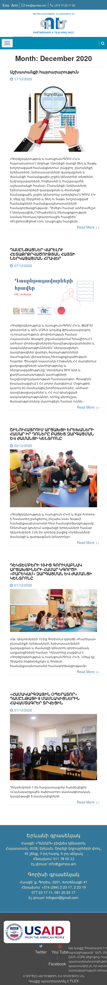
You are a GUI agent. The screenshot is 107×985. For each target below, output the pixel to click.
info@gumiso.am (36, 5)
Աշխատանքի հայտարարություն (44, 72)
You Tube (60, 952)
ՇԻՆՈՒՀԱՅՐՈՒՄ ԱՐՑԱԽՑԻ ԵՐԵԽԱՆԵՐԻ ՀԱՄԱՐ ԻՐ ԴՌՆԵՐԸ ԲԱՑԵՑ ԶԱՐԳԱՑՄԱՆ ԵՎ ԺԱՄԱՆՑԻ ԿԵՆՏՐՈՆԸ (52, 434)
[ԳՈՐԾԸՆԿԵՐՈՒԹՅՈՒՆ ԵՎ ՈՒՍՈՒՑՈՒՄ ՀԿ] (53, 21)
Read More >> (88, 227)
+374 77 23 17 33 (64, 5)
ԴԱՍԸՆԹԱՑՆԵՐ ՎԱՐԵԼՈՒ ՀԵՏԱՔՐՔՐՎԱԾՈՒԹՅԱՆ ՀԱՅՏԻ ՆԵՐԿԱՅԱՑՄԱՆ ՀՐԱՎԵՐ (42, 254)
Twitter (41, 952)
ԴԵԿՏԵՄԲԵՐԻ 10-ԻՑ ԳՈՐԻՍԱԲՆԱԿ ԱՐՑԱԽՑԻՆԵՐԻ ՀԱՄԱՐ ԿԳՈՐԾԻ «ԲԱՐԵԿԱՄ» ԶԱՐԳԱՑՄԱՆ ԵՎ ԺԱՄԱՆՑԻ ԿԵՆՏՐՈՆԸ (51, 571)
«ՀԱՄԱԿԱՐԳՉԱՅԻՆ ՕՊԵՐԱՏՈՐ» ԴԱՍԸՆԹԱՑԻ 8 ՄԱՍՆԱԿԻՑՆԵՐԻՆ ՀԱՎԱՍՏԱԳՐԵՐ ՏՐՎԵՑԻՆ (45, 698)
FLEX (74, 980)
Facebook (57, 964)
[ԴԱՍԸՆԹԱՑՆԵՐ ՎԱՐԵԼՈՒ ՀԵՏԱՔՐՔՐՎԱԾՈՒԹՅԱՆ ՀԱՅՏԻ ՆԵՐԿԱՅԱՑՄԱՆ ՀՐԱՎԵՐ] (53, 295)
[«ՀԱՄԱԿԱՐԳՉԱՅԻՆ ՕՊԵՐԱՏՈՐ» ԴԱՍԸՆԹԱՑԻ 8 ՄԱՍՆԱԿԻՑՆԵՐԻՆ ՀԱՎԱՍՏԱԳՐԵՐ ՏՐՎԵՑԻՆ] (53, 748)
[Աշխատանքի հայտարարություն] (53, 119)
